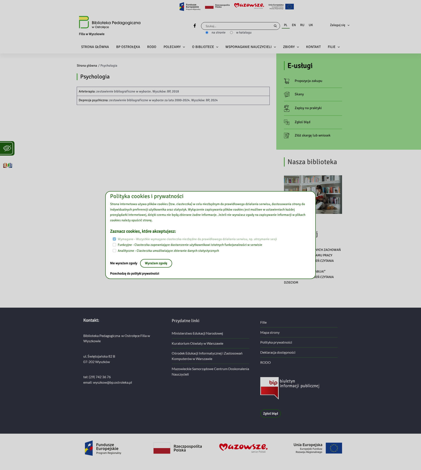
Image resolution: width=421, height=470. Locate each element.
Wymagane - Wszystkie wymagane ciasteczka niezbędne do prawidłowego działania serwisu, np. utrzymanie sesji (197, 239)
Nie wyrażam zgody (124, 263)
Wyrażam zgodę (156, 263)
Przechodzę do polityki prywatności (134, 273)
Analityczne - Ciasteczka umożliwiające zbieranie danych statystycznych (168, 251)
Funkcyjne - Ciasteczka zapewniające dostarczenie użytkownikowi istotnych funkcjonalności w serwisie (190, 245)
